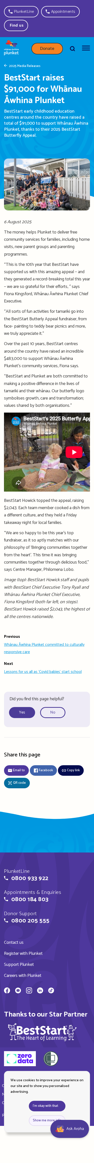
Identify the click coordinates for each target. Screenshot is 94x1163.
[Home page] (11, 48)
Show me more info (47, 1120)
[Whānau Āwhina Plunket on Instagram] (29, 991)
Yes (22, 712)
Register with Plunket (23, 953)
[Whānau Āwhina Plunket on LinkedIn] (40, 991)
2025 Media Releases (24, 66)
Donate (47, 48)
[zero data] (20, 1059)
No (52, 712)
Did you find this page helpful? (37, 699)
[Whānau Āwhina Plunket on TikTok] (51, 991)
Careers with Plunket (22, 975)
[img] (42, 1032)
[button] (21, 11)
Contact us (14, 942)
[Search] (72, 48)
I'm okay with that (45, 1106)
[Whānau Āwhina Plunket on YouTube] (18, 991)
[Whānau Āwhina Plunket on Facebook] (7, 991)
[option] (24, 712)
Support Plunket (19, 964)
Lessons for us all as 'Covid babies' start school (43, 671)
